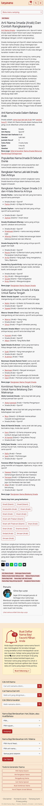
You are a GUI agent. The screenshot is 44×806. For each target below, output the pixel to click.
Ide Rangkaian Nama (22, 774)
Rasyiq (7, 252)
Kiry (6, 276)
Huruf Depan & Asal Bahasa (22, 789)
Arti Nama (5, 18)
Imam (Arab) (26, 509)
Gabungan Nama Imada (23, 573)
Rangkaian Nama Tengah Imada (23, 382)
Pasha (7, 204)
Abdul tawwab (10, 403)
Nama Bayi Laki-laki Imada (23, 578)
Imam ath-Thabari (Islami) (13, 519)
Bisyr (7, 416)
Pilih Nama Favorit (22, 771)
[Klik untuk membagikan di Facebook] (7, 564)
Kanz (7, 432)
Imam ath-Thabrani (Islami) (13, 524)
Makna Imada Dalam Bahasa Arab (13, 576)
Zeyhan (8, 218)
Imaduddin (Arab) (10, 509)
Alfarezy (8, 236)
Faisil (7, 378)
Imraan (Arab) (22, 533)
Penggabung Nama (22, 778)
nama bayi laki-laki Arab (22, 119)
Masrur (8, 319)
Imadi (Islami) (8, 504)
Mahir (7, 303)
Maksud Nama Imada (32, 576)
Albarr (7, 340)
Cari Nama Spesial (22, 782)
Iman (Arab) (33, 524)
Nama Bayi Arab (7, 578)
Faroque (8, 477)
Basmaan (8, 370)
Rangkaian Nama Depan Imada (23, 285)
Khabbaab (9, 231)
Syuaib (7, 279)
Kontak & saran (20, 799)
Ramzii (7, 375)
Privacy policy (21, 801)
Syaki (7, 351)
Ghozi (7, 324)
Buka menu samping (11, 12)
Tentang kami (34, 799)
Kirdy (7, 281)
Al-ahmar (8, 357)
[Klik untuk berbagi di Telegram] (16, 564)
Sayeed (7, 308)
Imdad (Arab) (8, 533)
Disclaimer (7, 799)
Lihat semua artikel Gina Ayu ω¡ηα (15, 612)
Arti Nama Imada (8, 30)
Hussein (8, 335)
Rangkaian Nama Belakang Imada (24, 494)
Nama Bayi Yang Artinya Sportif (12, 581)
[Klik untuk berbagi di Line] (20, 564)
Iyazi (6, 456)
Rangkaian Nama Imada (32, 581)
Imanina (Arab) (22, 528)
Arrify (7, 257)
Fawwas (8, 472)
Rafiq (7, 453)
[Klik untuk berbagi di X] (3, 564)
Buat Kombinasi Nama (22, 786)
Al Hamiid (8, 437)
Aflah (7, 485)
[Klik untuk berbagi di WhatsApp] (11, 564)
